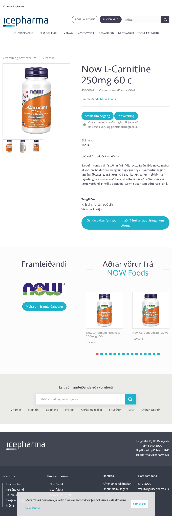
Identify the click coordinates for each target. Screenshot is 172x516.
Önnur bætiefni (151, 410)
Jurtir (131, 410)
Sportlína (52, 410)
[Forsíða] (26, 21)
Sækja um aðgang (85, 19)
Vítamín (48, 58)
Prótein (69, 410)
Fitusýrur (115, 410)
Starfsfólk (56, 489)
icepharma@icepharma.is (152, 455)
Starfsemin (57, 484)
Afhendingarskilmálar (117, 484)
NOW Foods (108, 99)
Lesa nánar (32, 508)
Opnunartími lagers (115, 489)
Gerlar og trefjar (91, 410)
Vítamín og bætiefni (17, 58)
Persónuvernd (15, 489)
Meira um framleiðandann (44, 306)
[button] (97, 354)
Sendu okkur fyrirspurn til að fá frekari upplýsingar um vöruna (125, 222)
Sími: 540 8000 (153, 446)
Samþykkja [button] (139, 503)
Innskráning (110, 19)
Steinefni (33, 410)
